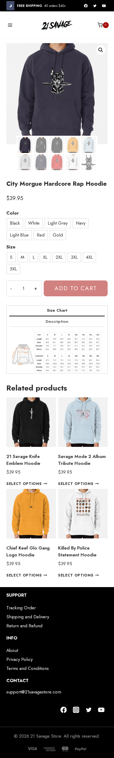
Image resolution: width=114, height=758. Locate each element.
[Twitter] (95, 6)
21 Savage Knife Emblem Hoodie (23, 459)
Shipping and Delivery (27, 617)
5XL (13, 269)
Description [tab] (57, 321)
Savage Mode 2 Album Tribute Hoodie (82, 459)
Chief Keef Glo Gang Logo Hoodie (28, 551)
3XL (74, 257)
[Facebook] (86, 6)
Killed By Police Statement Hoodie (77, 551)
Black (15, 223)
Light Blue (19, 235)
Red (41, 235)
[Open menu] (10, 25)
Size (10, 247)
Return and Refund (24, 626)
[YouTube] (104, 6)
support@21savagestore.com (33, 692)
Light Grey (58, 223)
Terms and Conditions (27, 668)
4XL (89, 257)
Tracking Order (21, 608)
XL (45, 257)
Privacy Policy (19, 659)
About (12, 650)
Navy (80, 223)
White (34, 223)
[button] (101, 50)
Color (12, 213)
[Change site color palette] (10, 5)
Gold (58, 235)
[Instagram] (76, 709)
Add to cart (76, 288)
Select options (24, 483)
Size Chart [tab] (57, 310)
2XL (59, 257)
